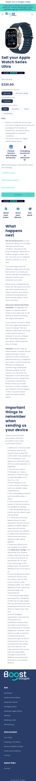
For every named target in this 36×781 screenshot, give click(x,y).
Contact (7, 755)
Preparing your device (10, 180)
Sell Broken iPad (10, 720)
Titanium (7, 101)
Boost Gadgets (20, 780)
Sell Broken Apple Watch (13, 711)
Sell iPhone (8, 693)
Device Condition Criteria (13, 746)
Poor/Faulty (8, 113)
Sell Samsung (9, 725)
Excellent (15, 109)
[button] (2, 14)
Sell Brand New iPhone (12, 698)
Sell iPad (7, 716)
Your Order (8, 738)
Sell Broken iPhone (11, 702)
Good (26, 109)
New (5, 109)
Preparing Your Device (12, 742)
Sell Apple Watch (10, 707)
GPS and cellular (22, 93)
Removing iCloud (8, 187)
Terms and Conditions (12, 751)
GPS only (7, 93)
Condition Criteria (8, 172)
